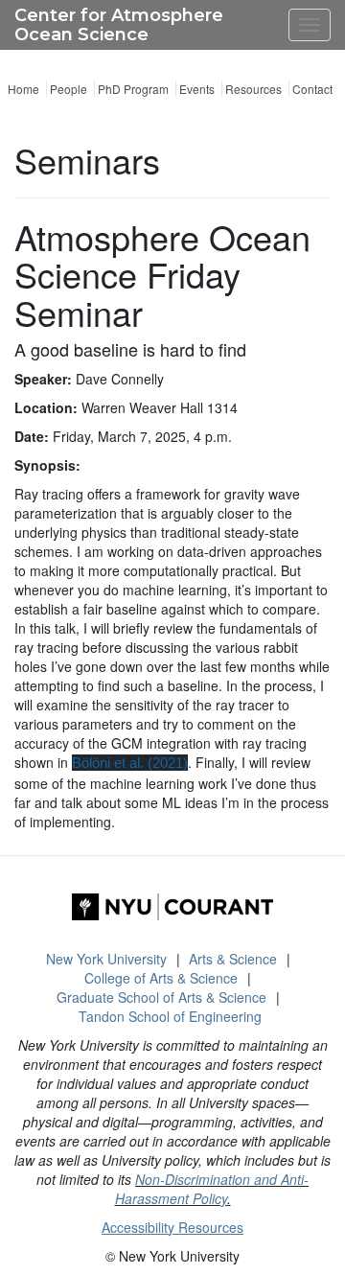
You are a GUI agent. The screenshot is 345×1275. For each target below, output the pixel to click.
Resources (253, 89)
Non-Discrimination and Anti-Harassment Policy (212, 1189)
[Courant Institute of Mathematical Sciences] (172, 906)
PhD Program (133, 89)
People (68, 89)
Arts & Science (233, 958)
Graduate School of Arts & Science (161, 997)
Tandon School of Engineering (170, 1016)
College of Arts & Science (161, 977)
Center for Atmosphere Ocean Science (118, 25)
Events (197, 89)
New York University (106, 958)
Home (23, 89)
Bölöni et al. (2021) (130, 762)
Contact (312, 89)
